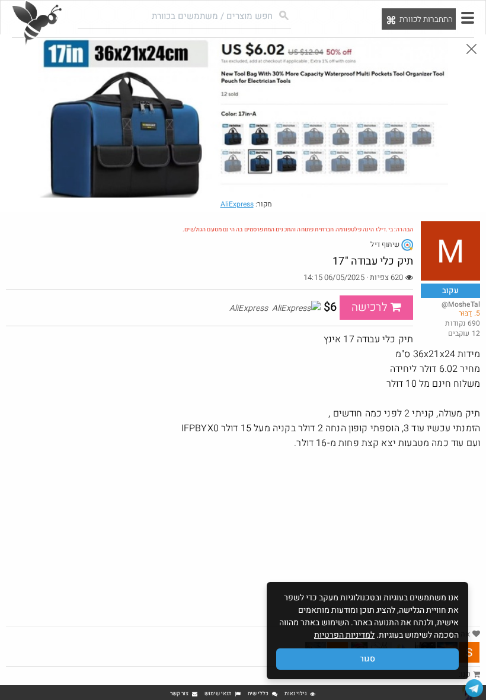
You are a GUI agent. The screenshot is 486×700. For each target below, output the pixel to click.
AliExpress (237, 204)
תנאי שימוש (218, 694)
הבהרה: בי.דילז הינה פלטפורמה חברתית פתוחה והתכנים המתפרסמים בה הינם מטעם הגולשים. (298, 229)
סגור (367, 659)
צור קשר (179, 694)
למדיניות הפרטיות (344, 635)
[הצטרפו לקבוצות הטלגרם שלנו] (474, 688)
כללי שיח (258, 694)
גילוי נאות (295, 694)
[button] (467, 18)
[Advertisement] (243, 537)
